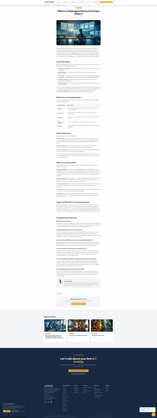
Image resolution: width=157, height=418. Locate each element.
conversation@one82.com (49, 396)
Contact (107, 390)
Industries (65, 2)
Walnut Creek (65, 405)
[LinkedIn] (45, 402)
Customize (22, 411)
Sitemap (111, 416)
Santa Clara (65, 410)
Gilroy (64, 407)
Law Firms (85, 389)
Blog (48, 5)
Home (45, 5)
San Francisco (74, 53)
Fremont (64, 402)
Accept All (7, 411)
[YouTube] (51, 402)
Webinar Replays (97, 389)
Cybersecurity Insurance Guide (98, 393)
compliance (72, 56)
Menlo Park (65, 399)
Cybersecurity (76, 389)
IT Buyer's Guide (97, 390)
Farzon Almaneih (68, 281)
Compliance (76, 390)
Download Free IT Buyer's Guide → (78, 373)
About (88, 2)
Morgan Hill (65, 409)
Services (58, 2)
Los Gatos (74, 51)
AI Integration (76, 392)
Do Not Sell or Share (105, 416)
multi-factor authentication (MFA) (72, 77)
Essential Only (15, 411)
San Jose (64, 387)
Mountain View (65, 395)
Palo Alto (64, 394)
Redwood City (65, 400)
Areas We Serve (73, 2)
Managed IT (78, 7)
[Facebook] (48, 402)
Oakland (64, 404)
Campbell (64, 390)
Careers (106, 389)
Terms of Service (98, 416)
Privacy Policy (91, 416)
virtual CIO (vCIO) (76, 83)
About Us (107, 387)
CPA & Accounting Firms (87, 387)
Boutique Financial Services (86, 391)
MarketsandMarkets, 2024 (65, 90)
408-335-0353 (96, 2)
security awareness (92, 77)
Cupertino (64, 392)
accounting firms (79, 169)
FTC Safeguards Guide (98, 395)
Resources (81, 2)
